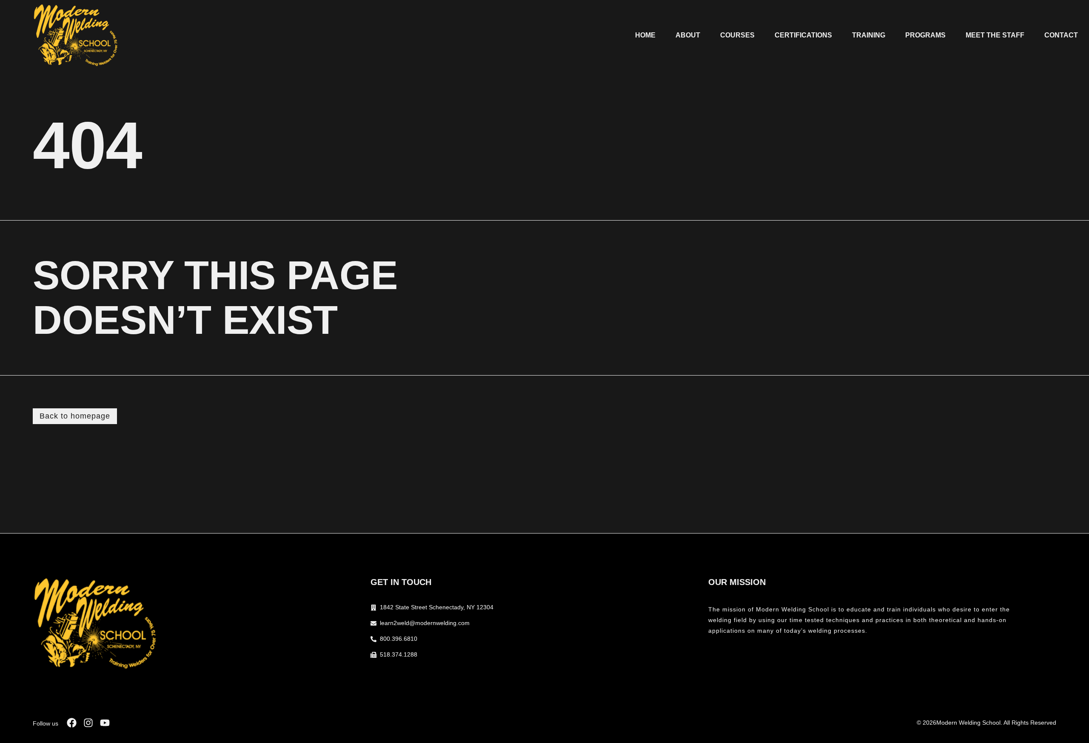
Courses (737, 35)
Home (645, 35)
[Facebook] (72, 723)
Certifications (803, 35)
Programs (925, 35)
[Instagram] (88, 723)
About (688, 35)
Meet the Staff (995, 35)
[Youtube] (105, 723)
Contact (1061, 35)
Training (868, 35)
